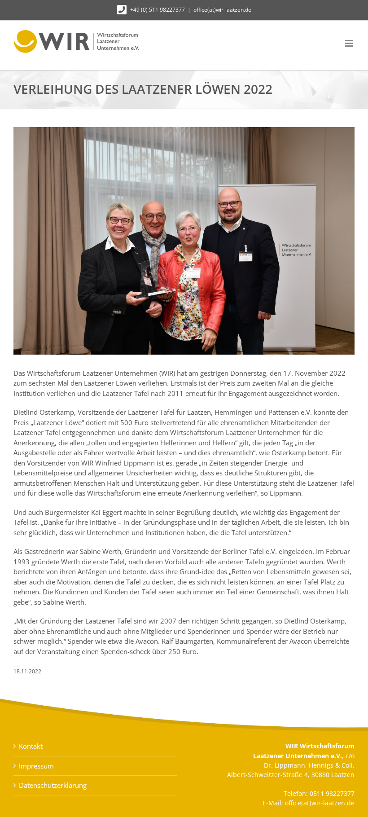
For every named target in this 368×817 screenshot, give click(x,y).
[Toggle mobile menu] (350, 43)
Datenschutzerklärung (53, 785)
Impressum (36, 765)
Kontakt (31, 746)
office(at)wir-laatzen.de (222, 9)
